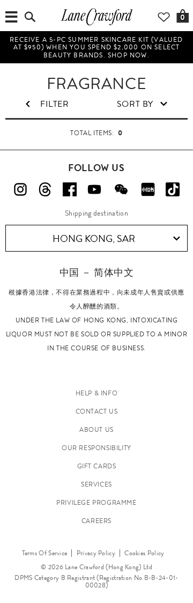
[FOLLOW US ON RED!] (148, 189)
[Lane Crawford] (96, 24)
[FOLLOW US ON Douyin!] (172, 189)
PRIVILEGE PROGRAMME (96, 503)
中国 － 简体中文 (96, 272)
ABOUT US (96, 430)
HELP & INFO (97, 393)
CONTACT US (97, 411)
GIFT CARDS (96, 466)
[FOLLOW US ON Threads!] (45, 189)
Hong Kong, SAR (94, 239)
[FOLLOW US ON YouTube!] (94, 189)
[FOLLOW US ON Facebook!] (69, 189)
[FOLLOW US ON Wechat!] (121, 189)
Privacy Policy (96, 553)
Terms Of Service (45, 553)
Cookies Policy (144, 553)
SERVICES (96, 484)
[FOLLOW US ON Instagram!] (20, 189)
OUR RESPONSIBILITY (96, 448)
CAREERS (96, 521)
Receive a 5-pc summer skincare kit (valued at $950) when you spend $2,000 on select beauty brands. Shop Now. (96, 47)
